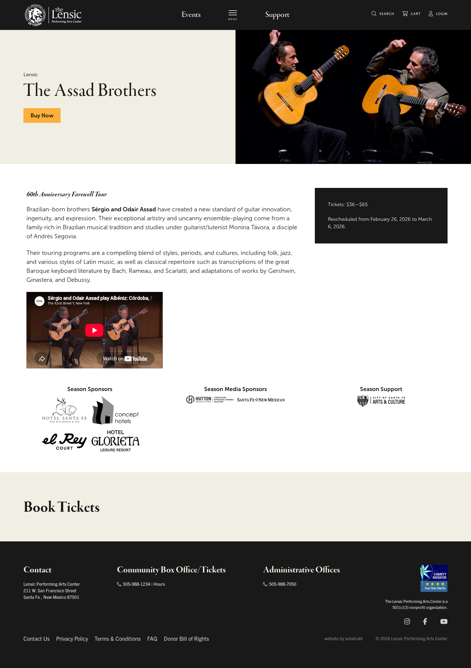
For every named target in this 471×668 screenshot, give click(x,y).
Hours (159, 584)
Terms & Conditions (118, 638)
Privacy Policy (72, 638)
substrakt (354, 638)
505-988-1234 (136, 584)
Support (277, 14)
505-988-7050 (282, 584)
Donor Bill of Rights (186, 638)
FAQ (152, 638)
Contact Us (36, 638)
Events (191, 14)
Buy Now (42, 115)
